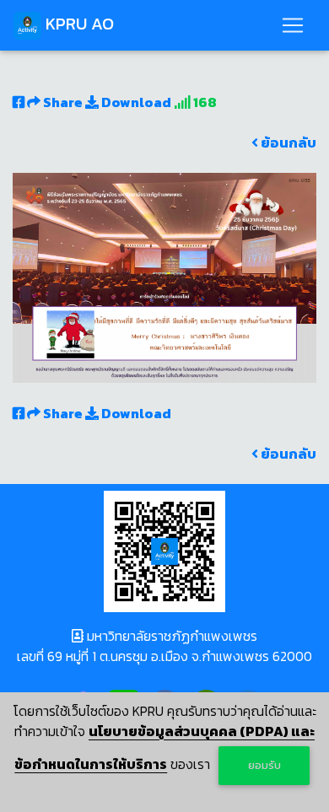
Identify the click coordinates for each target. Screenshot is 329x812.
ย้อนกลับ (287, 142)
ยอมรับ (264, 765)
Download (135, 102)
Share (62, 102)
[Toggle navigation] (293, 25)
